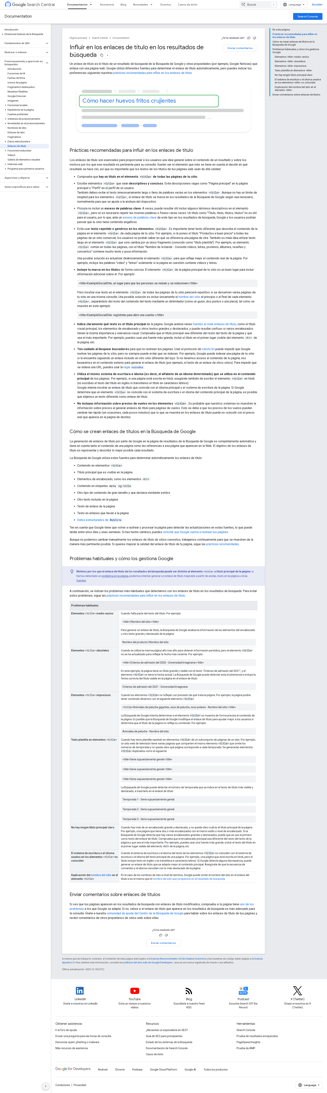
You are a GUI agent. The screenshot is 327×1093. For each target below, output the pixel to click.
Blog (123, 4)
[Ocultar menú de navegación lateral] (45, 1086)
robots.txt (208, 349)
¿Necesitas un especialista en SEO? (167, 1030)
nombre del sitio (189, 297)
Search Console (308, 16)
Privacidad (80, 1085)
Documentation (18, 16)
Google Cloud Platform (163, 1069)
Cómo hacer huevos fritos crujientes (129, 100)
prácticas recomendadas (222, 544)
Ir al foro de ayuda (66, 1030)
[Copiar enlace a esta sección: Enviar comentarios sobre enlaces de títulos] (165, 895)
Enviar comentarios (240, 48)
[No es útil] (254, 38)
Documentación (77, 4)
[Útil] (249, 38)
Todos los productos (216, 1069)
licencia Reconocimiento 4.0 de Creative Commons (178, 958)
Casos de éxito (187, 4)
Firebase (137, 1069)
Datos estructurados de (99, 520)
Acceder (317, 4)
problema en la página (115, 576)
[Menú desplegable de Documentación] (92, 4)
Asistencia (107, 4)
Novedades (140, 4)
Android (102, 1069)
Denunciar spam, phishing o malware (77, 1042)
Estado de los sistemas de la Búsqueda (169, 1042)
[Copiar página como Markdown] (101, 55)
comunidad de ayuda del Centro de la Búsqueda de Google (145, 913)
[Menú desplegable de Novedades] (152, 4)
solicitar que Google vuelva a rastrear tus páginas (195, 532)
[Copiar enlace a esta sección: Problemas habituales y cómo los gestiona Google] (177, 559)
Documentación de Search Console (167, 1048)
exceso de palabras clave (139, 217)
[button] (24, 34)
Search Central (41, 4)
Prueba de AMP (246, 1048)
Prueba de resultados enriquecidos (257, 1036)
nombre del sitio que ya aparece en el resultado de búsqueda (189, 878)
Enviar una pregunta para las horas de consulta (83, 1036)
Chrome (120, 1069)
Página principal (78, 37)
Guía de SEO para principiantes (164, 1036)
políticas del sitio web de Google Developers (148, 962)
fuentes (81, 580)
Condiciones (62, 1085)
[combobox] (258, 4)
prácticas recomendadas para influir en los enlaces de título (152, 73)
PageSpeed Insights (248, 1042)
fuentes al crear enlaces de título (214, 324)
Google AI (190, 1069)
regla (133, 367)
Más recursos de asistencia (71, 1048)
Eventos (165, 4)
